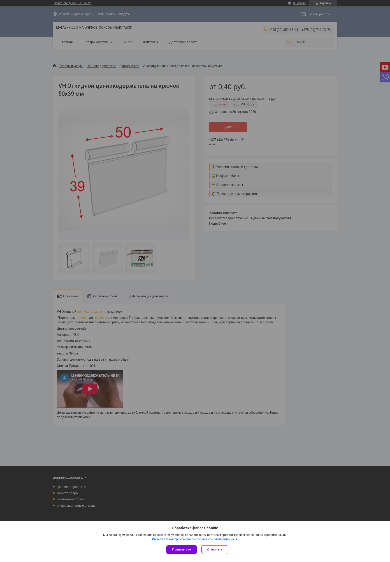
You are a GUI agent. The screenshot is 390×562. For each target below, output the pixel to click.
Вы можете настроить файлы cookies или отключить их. (193, 539)
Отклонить (214, 549)
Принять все (181, 549)
